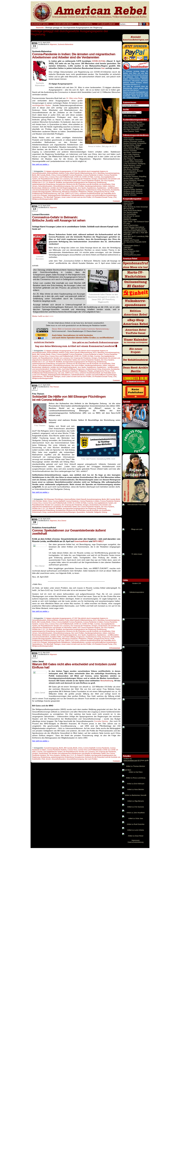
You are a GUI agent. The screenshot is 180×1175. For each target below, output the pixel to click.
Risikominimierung (50, 193)
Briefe (48, 175)
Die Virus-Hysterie (107, 181)
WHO (56, 199)
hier (103, 68)
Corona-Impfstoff (62, 175)
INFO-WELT (98, 541)
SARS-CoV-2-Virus (72, 193)
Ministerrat (66, 192)
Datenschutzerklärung (135, 842)
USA (114, 197)
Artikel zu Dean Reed (135, 836)
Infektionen (46, 188)
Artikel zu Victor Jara (135, 818)
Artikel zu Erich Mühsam (135, 784)
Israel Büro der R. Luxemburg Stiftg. (136, 236)
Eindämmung (101, 182)
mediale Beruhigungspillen (42, 192)
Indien (105, 186)
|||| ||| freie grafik (136, 760)
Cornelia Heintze (101, 721)
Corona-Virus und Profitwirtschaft (61, 177)
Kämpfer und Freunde (131, 240)
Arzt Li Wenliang (98, 173)
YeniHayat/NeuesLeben (132, 255)
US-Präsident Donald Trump (102, 197)
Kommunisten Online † (131, 246)
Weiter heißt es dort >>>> (42, 316)
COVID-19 (77, 177)
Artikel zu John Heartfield (136, 813)
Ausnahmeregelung (112, 173)
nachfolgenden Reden (41, 105)
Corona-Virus (43, 177)
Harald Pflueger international (133, 227)
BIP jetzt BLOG (128, 209)
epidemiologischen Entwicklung (43, 184)
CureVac (97, 177)
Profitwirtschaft (37, 193)
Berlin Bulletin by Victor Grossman (135, 207)
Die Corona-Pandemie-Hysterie (89, 181)
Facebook (144, 24)
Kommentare (114, 648)
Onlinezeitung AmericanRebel (90, 11)
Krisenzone (106, 190)
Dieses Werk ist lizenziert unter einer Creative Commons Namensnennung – (81, 329)
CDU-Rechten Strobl (39, 501)
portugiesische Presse (102, 192)
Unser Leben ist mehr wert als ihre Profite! (76, 197)
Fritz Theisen (54, 387)
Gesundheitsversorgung (61, 186)
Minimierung (56, 192)
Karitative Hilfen (55, 190)
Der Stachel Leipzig (130, 212)
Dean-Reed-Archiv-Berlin (132, 210)
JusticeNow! (127, 238)
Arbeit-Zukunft (128, 203)
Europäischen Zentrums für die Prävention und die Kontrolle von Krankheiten (83, 184)
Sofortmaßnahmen (78, 195)
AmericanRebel (52, 173)
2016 (134, 116)
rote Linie (61, 193)
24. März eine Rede (74, 98)
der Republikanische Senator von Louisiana (54, 179)
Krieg (99, 190)
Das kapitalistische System (103, 503)
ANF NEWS (127, 205)
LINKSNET (127, 247)
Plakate (90, 192)
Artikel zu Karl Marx (136, 772)
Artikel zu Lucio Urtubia (135, 830)
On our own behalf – (65, 24)
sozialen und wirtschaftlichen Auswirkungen (101, 195)
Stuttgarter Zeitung (100, 512)
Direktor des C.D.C (39, 182)
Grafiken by (127, 759)
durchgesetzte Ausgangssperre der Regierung (79, 182)
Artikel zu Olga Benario (135, 801)
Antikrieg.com (128, 201)
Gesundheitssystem (45, 186)
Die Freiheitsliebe (129, 214)
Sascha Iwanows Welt (131, 251)
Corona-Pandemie (75, 175)
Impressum (136, 840)
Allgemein (53, 44)
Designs (95, 179)
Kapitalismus (91, 188)
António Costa (64, 173)
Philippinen (83, 192)
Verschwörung (106, 681)
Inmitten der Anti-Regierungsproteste (64, 188)
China (53, 175)
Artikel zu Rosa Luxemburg (135, 778)
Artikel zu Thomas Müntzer (135, 766)
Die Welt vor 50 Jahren (131, 216)
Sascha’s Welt (128, 253)
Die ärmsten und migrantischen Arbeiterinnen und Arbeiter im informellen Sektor (76, 180)
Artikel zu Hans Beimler (135, 789)
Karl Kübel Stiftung (69, 190)
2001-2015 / (127, 116)
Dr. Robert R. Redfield (54, 182)
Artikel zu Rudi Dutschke (135, 824)
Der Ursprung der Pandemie (80, 179)
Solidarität (89, 512)
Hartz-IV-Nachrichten (130, 225)
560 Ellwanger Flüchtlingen (54, 499)
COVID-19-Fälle (99, 61)
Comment (116, 201)
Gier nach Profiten (77, 186)
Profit (112, 192)
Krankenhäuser (91, 190)
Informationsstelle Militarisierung (135, 231)
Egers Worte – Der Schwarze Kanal (136, 222)
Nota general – (87, 24)
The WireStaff (48, 197)
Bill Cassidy (41, 175)
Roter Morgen (128, 249)
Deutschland (102, 179)
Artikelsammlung (86, 173)
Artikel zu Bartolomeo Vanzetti (135, 795)
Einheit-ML (127, 218)
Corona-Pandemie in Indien (93, 175)
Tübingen (57, 197)
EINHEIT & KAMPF (130, 220)
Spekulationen (37, 197)
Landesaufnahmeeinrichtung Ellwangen (61, 512)
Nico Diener (62, 521)
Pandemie (74, 192)
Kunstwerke (115, 190)
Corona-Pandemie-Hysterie (110, 501)
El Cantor (126, 223)
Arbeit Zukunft (74, 173)
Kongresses (80, 190)
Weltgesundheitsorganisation (42, 199)
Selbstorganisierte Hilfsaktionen (59, 195)
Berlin (34, 175)
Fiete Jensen (46, 759)
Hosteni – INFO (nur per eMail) (134, 229)
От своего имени (106, 24)
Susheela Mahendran (65, 44)
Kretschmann (37, 512)
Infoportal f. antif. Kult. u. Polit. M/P (135, 233)
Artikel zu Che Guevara (135, 807)
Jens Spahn (82, 188)
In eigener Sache (40, 24)
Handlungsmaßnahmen (93, 186)
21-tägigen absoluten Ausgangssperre (57, 171)
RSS (147, 24)
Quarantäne (81, 512)
